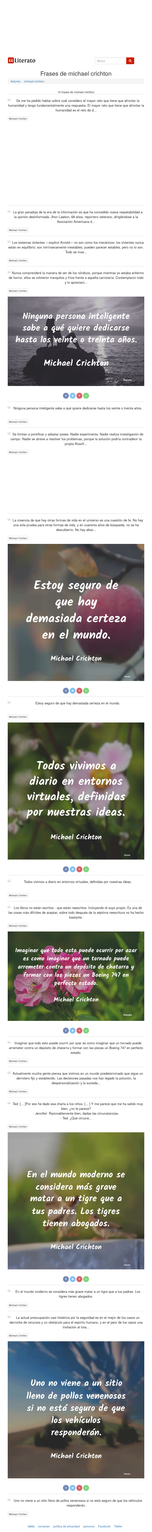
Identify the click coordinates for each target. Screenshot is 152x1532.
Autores (15, 81)
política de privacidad (66, 1526)
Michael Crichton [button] (18, 118)
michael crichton (34, 81)
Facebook (104, 1526)
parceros (88, 1526)
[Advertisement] (76, 28)
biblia (31, 1526)
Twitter (118, 1526)
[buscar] (130, 60)
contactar (44, 1526)
